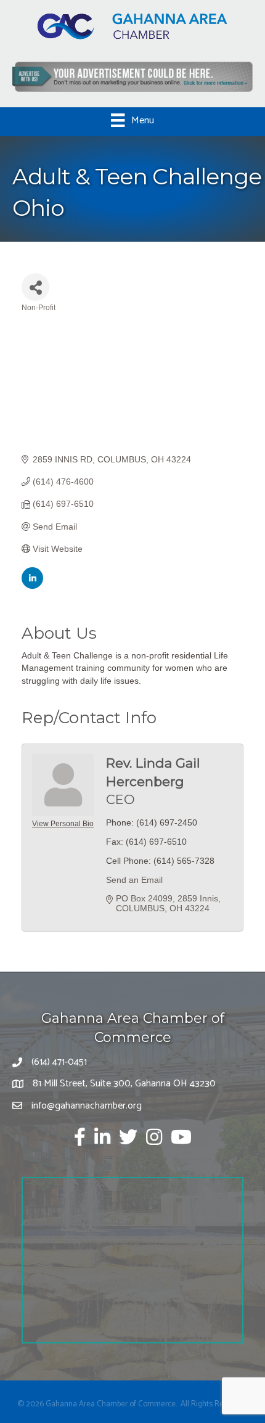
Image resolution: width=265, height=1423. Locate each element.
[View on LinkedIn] (32, 586)
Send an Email (134, 880)
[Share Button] (35, 287)
